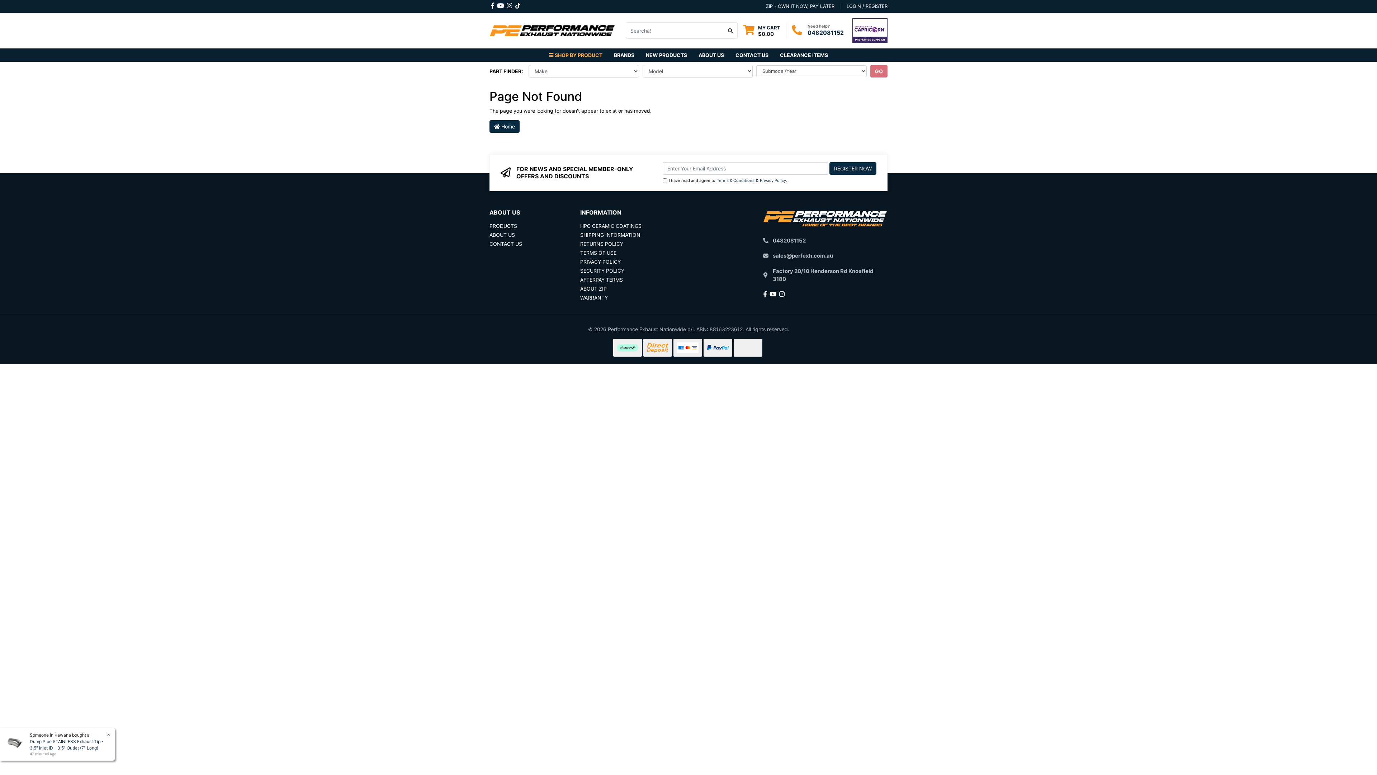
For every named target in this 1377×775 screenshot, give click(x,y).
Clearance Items (804, 55)
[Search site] (731, 30)
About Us (711, 55)
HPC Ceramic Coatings (611, 226)
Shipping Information (610, 235)
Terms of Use (598, 253)
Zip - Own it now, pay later (800, 6)
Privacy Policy (773, 180)
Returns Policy (601, 244)
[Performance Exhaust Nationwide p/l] (552, 30)
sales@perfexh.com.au (803, 255)
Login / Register (867, 6)
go (879, 71)
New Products (666, 55)
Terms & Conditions (735, 180)
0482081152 (826, 32)
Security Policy (602, 271)
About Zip (593, 289)
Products (503, 226)
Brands (624, 55)
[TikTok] (518, 4)
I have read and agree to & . (728, 180)
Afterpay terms (601, 280)
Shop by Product (578, 55)
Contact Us (751, 55)
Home (507, 126)
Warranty (594, 298)
